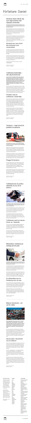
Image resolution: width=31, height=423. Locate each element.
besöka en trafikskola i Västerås (17, 224)
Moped (13, 397)
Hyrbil (12, 392)
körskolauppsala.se (9, 62)
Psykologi (13, 400)
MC (12, 396)
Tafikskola (13, 401)
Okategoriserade (14, 399)
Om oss (24, 4)
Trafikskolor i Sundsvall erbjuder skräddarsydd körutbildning (24, 404)
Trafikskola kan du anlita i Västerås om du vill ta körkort (15, 185)
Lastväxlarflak (13, 394)
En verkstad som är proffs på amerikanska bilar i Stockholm (24, 395)
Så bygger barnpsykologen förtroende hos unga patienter (24, 381)
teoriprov (18, 165)
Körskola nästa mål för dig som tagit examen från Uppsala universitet (15, 20)
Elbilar (12, 391)
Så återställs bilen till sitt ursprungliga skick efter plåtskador (24, 412)
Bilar (11, 366)
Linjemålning (13, 395)
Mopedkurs (13, 398)
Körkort (13, 393)
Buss (12, 390)
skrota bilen (10, 321)
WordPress (26, 418)
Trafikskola (12, 118)
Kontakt (27, 4)
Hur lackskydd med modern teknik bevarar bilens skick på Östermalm (24, 392)
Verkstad (13, 403)
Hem (21, 4)
